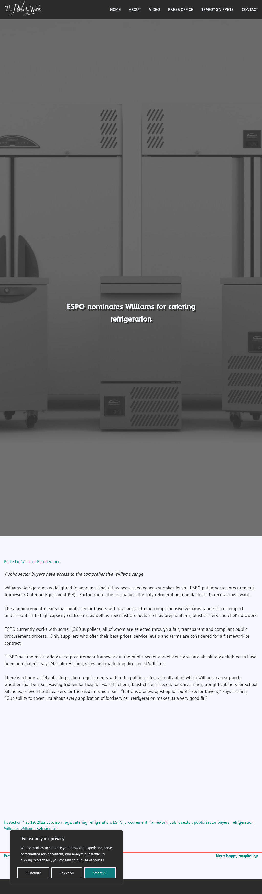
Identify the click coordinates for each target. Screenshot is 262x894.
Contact (250, 9)
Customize (33, 872)
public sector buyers (211, 822)
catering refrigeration (92, 822)
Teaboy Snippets (217, 9)
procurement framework (145, 822)
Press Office (180, 9)
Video (154, 9)
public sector (180, 822)
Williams (11, 828)
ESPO (117, 822)
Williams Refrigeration (40, 561)
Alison (56, 822)
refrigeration (242, 822)
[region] (66, 857)
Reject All (67, 872)
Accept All (100, 872)
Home (115, 9)
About (135, 9)
